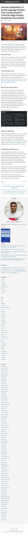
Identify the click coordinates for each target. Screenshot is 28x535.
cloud (20, 267)
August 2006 (3, 502)
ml (10, 21)
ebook (2, 269)
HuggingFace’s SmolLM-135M (11, 46)
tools (15, 273)
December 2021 (4, 414)
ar (1, 302)
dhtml (26, 267)
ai (1, 267)
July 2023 (3, 393)
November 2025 (4, 370)
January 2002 (3, 508)
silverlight (3, 273)
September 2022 (4, 405)
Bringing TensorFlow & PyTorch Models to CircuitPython (12, 249)
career (19, 267)
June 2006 (3, 504)
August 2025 (3, 372)
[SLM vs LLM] (14, 31)
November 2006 (4, 499)
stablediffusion (7, 272)
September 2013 (4, 458)
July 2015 (3, 445)
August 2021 (3, 418)
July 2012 (3, 460)
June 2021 (3, 422)
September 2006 (4, 500)
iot (14, 269)
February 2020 (4, 433)
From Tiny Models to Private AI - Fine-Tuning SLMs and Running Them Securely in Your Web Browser (13, 255)
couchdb (23, 267)
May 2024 (3, 382)
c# (17, 267)
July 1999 (3, 516)
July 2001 (3, 510)
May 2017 (3, 435)
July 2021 (3, 420)
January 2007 (3, 495)
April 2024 (3, 383)
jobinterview (21, 269)
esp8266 (5, 269)
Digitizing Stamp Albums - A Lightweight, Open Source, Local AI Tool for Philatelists (14, 252)
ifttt (13, 269)
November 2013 (4, 456)
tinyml (11, 273)
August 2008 (3, 481)
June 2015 (3, 447)
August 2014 (3, 453)
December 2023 (4, 391)
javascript (17, 269)
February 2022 (4, 410)
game (12, 269)
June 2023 (3, 395)
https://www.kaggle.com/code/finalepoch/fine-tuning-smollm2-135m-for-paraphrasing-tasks (14, 80)
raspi (24, 271)
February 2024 (4, 387)
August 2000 (3, 512)
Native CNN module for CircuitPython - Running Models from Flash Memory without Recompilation (13, 246)
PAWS (11, 59)
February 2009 (4, 474)
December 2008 (4, 477)
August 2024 (3, 376)
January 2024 (3, 389)
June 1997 (3, 520)
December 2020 (4, 426)
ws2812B (18, 272)
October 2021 (4, 416)
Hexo (16, 530)
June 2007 (3, 491)
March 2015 (3, 451)
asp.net (7, 267)
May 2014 (3, 454)
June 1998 (3, 518)
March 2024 (3, 385)
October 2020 (4, 428)
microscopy (3, 271)
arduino (4, 267)
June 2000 (3, 514)
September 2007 (4, 487)
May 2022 (3, 408)
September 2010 (4, 466)
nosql (13, 271)
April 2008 (3, 483)
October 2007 (4, 485)
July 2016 (3, 437)
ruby (26, 271)
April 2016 (3, 439)
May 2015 (3, 449)
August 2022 (3, 406)
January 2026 (3, 368)
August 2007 (3, 489)
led (24, 269)
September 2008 (4, 479)
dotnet (2, 283)
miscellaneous (8, 271)
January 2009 (3, 476)
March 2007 (3, 493)
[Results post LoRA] (14, 119)
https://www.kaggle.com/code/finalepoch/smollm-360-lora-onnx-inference (13, 143)
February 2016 (4, 441)
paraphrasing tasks (14, 51)
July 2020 (3, 430)
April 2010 (3, 468)
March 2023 (3, 397)
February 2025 (4, 374)
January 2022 (3, 412)
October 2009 (4, 470)
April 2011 (3, 462)
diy (1, 281)
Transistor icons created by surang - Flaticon (14, 531)
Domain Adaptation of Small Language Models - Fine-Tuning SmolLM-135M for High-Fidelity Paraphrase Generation (13, 259)
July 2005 (3, 506)
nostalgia (16, 271)
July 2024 (3, 378)
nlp (11, 271)
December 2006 (4, 497)
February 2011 (3, 464)
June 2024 (3, 380)
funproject (8, 269)
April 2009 (3, 472)
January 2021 (3, 424)
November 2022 (4, 403)
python (4, 182)
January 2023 (3, 401)
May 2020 (3, 431)
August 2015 (3, 443)
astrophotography (13, 267)
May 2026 (3, 366)
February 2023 (4, 399)
